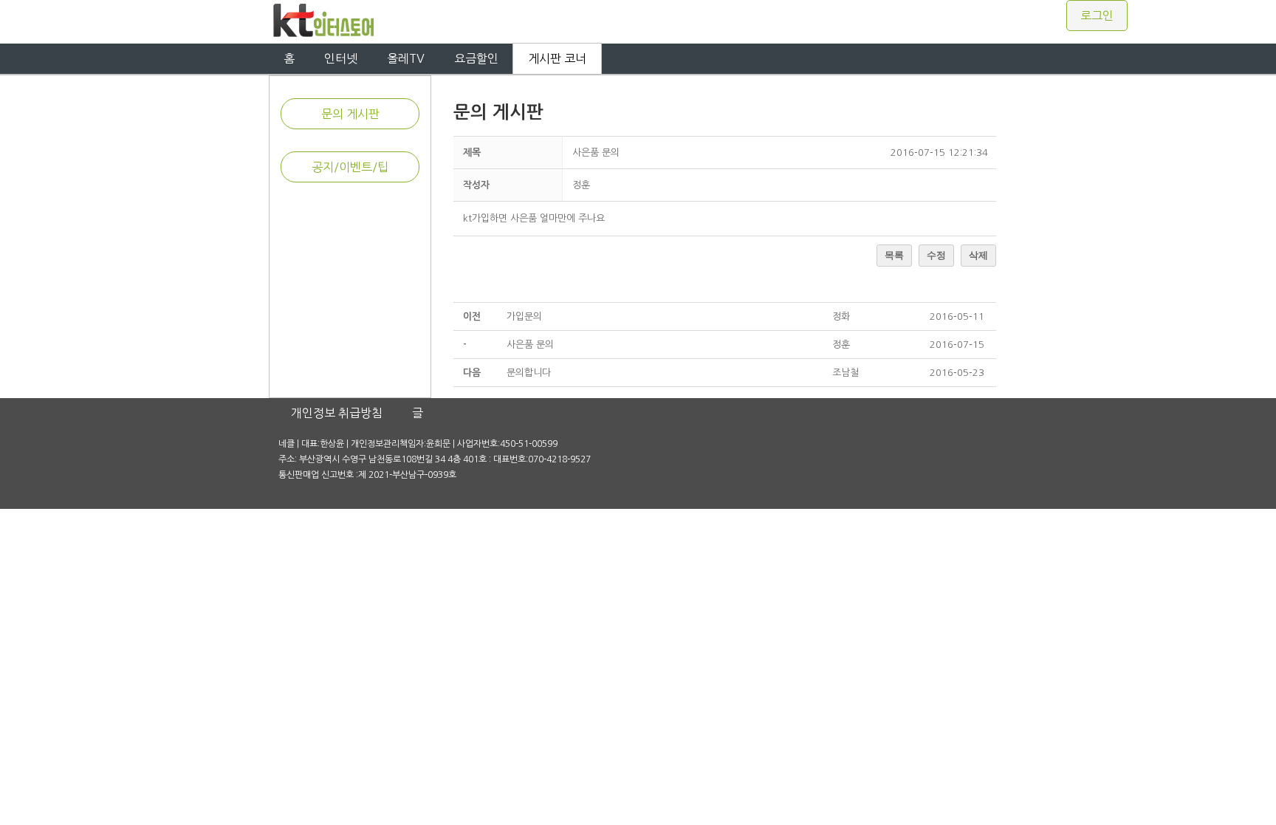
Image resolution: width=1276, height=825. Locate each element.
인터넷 (340, 58)
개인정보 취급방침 (337, 413)
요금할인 (476, 58)
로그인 (1097, 15)
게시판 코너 (557, 58)
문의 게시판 (350, 114)
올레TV (406, 58)
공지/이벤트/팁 (350, 167)
